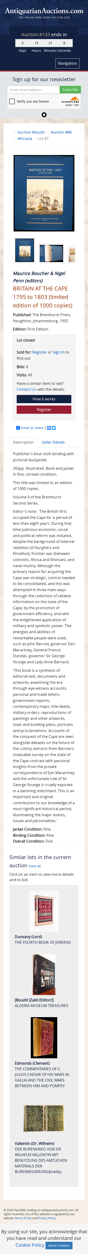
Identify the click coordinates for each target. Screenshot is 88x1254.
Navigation (67, 63)
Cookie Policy (29, 1245)
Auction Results (31, 132)
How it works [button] (44, 399)
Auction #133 (36, 34)
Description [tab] (23, 442)
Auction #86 (61, 132)
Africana (25, 138)
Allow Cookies (59, 1245)
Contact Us (26, 389)
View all (35, 866)
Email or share (32, 428)
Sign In (59, 352)
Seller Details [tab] (53, 442)
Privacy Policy (47, 1218)
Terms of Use (23, 1218)
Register (39, 352)
